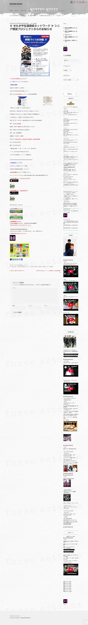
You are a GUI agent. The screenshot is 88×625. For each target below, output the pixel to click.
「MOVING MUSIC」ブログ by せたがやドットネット (20, 225)
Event (16, 10)
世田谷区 (36, 266)
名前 (13, 305)
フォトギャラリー (53, 10)
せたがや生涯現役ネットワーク (17, 15)
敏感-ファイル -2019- (67, 586)
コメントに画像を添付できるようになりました (69, 164)
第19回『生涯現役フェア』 (70, 36)
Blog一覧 (65, 46)
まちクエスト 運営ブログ (67, 163)
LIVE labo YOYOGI (70, 414)
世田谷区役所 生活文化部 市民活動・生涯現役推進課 (27, 139)
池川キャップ (65, 448)
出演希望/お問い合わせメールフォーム (18, 233)
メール (30, 305)
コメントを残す (33, 23)
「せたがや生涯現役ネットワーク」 (16, 208)
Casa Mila (71, 235)
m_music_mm (75, 210)
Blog (30, 10)
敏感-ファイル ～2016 (67, 591)
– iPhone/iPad (20, 178)
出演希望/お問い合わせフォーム (46, 15)
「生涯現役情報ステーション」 (15, 221)
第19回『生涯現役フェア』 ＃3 (71, 27)
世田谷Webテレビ (66, 541)
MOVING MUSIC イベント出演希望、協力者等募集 (48, 271)
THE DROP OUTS (71, 331)
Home (11, 10)
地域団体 (44, 266)
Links (62, 10)
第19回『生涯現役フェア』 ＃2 (71, 31)
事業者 (40, 266)
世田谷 (31, 266)
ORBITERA (65, 491)
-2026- (66, 34)
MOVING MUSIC (16, 4)
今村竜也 (67, 521)
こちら (33, 231)
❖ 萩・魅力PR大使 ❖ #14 (17, 271)
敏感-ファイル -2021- (67, 583)
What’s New (23, 10)
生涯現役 (51, 266)
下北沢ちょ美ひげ (69, 518)
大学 (48, 266)
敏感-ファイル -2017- (67, 589)
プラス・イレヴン (69, 459)
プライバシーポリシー (15, 617)
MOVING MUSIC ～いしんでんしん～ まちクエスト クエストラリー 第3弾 (70, 222)
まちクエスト (70, 98)
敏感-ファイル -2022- (71, 536)
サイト (45, 305)
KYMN (64, 478)
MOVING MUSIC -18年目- (70, 40)
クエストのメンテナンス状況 (67, 169)
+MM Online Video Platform (39, 10)
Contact (58, 15)
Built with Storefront (25, 617)
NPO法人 (14, 266)
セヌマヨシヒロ (72, 521)
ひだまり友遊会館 (17, 123)
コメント (14, 287)
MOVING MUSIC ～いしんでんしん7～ (69, 156)
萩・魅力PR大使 (32, 15)
